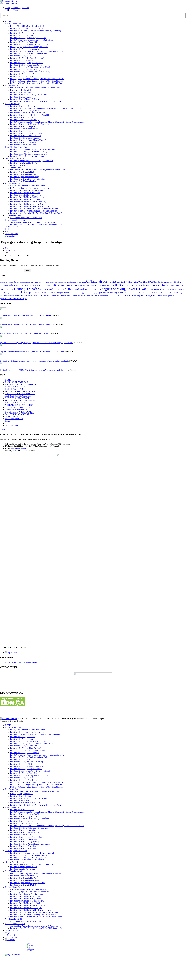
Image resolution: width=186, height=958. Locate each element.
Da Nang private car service (64, 285)
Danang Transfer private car (51, 289)
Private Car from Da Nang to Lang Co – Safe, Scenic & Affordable (37, 51)
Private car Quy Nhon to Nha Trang (24, 177)
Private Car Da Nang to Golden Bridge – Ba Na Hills (31, 40)
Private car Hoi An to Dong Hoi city (24, 138)
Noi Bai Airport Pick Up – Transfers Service (28, 186)
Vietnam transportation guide (140, 295)
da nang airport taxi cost (56, 282)
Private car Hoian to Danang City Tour (25, 110)
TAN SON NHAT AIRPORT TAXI (19, 414)
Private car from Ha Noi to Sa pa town (25, 195)
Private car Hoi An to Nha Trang (23, 145)
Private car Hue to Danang (20, 92)
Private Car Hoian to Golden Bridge (24, 120)
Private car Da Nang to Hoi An (22, 33)
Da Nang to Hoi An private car (132, 284)
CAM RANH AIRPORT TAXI (18, 409)
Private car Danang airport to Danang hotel (27, 28)
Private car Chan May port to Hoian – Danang (28, 151)
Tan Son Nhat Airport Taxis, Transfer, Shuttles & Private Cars (34, 222)
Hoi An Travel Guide (49, 293)
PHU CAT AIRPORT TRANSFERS (20, 400)
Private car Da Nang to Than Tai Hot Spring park (30, 44)
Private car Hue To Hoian (20, 97)
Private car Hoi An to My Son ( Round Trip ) (28, 113)
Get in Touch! (5, 430)
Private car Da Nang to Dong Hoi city (25, 69)
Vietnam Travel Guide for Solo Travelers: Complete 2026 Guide (25, 315)
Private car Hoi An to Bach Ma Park (24, 129)
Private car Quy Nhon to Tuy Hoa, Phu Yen (27, 179)
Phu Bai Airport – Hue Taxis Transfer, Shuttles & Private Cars (35, 88)
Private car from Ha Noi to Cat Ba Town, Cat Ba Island (32, 206)
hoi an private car (31, 292)
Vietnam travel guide (164, 296)
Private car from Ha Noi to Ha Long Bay (26, 204)
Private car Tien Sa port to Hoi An (23, 163)
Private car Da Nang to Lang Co (23, 35)
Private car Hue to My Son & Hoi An (25, 99)
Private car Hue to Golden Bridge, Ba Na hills (28, 94)
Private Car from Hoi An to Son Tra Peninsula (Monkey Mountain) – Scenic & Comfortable (47, 108)
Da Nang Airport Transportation (140, 281)
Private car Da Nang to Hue (21, 56)
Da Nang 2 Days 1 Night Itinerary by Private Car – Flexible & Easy (37, 79)
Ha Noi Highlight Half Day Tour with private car (29, 188)
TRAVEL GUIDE (12, 227)
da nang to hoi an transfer (161, 285)
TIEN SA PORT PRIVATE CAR (18, 396)
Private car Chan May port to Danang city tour (28, 154)
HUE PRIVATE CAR (14, 389)
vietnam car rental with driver (36, 296)
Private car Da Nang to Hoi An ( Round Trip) (28, 37)
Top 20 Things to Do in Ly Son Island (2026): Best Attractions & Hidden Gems (32, 352)
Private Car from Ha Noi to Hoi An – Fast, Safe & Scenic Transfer (36, 213)
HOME (8, 21)
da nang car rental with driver (22, 285)
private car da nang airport (91, 293)
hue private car (63, 293)
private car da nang (76, 293)
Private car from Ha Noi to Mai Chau (25, 192)
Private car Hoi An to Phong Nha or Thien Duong (30, 140)
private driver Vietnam (166, 293)
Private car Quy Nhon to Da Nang (24, 172)
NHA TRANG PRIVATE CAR (18, 407)
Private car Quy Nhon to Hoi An (23, 174)
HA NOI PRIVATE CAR (15, 403)
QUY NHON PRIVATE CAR (17, 398)
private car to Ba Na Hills (149, 293)
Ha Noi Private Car (12, 183)
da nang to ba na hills (84, 285)
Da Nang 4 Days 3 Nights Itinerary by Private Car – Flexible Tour (36, 83)
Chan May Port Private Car (16, 147)
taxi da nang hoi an (180, 293)
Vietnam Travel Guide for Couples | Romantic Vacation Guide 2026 (27, 324)
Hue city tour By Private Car (21, 90)
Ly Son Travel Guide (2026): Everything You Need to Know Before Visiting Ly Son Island (36, 343)
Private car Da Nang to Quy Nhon (24, 74)
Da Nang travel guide (75, 289)
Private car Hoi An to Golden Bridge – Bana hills (29, 115)
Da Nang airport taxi (40, 282)
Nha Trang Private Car (14, 215)
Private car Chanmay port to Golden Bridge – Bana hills (32, 149)
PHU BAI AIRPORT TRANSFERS (20, 391)
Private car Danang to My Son (22, 60)
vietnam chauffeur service (60, 296)
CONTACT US (11, 234)
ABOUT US (10, 231)
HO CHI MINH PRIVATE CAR (18, 412)
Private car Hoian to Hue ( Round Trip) (26, 133)
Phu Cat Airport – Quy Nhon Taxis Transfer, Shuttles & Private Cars (37, 170)
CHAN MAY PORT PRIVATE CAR (20, 393)
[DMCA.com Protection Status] (12, 705)
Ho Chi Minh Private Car (15, 220)
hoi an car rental (15, 293)
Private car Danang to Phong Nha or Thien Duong (30, 72)
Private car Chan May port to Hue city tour (27, 156)
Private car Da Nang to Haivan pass (24, 49)
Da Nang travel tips (93, 289)
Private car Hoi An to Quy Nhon (23, 142)
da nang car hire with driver (171, 282)
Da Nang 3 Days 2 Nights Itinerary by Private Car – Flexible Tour (36, 81)
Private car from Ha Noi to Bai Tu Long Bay (28, 202)
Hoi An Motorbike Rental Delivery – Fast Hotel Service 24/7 (24, 333)
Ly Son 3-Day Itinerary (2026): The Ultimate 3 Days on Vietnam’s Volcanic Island (33, 370)
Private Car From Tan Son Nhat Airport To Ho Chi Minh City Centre (37, 224)
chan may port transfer (6, 282)
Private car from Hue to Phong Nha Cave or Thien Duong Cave (35, 101)
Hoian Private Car (12, 104)
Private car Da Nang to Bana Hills (23, 42)
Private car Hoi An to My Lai (22, 117)
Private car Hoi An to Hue (20, 131)
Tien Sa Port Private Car (14, 158)
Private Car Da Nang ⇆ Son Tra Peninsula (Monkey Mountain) (35, 31)
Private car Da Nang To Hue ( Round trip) (27, 58)
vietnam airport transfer (11, 295)
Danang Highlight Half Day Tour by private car (29, 47)
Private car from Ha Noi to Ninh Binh (25, 199)
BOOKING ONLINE (14, 419)
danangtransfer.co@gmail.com (17, 8)
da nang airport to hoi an (74, 282)
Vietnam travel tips (17, 298)
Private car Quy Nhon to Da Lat (23, 181)
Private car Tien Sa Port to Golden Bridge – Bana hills (31, 161)
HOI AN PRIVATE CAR (15, 387)
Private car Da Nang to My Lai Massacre (26, 63)
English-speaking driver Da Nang (124, 289)
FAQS (7, 229)
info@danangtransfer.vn (20, 448)
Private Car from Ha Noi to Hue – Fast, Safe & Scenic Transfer (35, 208)
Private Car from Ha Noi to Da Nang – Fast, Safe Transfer (33, 211)
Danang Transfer (26, 289)
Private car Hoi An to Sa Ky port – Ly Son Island (29, 124)
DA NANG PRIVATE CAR (16, 382)
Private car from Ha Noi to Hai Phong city (27, 197)
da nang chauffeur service (41, 285)
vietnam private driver (116, 296)
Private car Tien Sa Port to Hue (22, 165)
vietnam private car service (97, 296)
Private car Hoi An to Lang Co (22, 126)
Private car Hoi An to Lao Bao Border (25, 136)
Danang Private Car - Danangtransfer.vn (21, 662)
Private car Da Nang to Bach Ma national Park (28, 53)
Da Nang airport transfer (102, 281)
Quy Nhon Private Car (14, 167)
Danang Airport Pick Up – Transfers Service (28, 26)
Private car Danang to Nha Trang (23, 76)
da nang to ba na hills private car (102, 285)
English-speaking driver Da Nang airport (163, 289)
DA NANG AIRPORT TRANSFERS (20, 384)
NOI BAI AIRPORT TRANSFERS (19, 405)
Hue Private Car (11, 85)
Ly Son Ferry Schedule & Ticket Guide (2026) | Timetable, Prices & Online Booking (34, 361)
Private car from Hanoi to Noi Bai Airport (26, 190)
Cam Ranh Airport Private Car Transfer (26, 218)
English (12, 236)
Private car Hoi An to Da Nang (22, 106)
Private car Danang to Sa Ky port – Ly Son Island (30, 67)
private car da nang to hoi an (112, 292)
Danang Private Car (13, 24)
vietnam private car (78, 296)
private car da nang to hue (133, 293)
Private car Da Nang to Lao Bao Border (26, 65)
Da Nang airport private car (22, 282)
